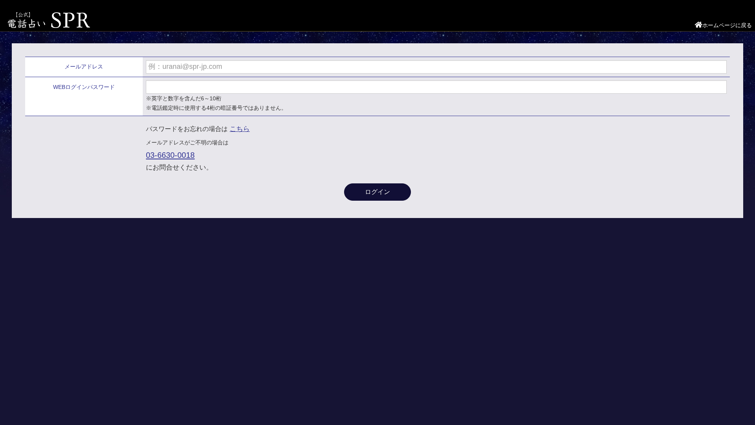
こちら (240, 129)
